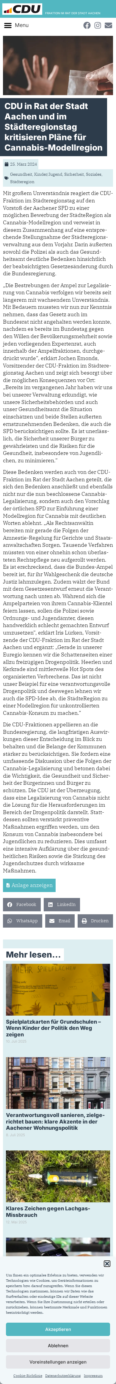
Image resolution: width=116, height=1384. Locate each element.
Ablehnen (58, 1345)
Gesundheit (21, 174)
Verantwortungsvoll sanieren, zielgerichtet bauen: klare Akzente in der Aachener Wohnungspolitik (55, 1121)
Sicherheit (74, 174)
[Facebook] (86, 25)
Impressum (93, 1375)
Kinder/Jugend (48, 174)
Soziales (93, 174)
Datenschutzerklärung (63, 1375)
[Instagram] (97, 25)
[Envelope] (108, 25)
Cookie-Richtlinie (27, 1375)
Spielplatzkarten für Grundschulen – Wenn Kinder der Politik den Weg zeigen (53, 1028)
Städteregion (22, 181)
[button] (107, 1264)
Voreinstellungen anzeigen (58, 1362)
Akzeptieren (58, 1329)
